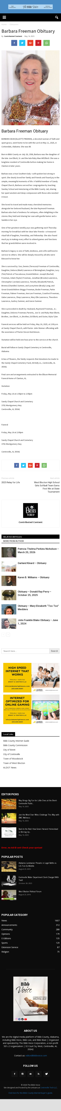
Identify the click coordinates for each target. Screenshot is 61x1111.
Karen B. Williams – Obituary (33, 577)
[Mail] (30, 1074)
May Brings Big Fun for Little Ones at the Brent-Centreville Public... (38, 801)
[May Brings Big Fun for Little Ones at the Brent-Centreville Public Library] (8, 804)
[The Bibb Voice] (30, 6)
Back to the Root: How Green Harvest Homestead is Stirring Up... (38, 830)
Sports (4, 942)
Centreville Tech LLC (48, 1087)
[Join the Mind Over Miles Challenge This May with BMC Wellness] (8, 818)
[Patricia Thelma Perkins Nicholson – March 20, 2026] (8, 552)
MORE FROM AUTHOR (13, 541)
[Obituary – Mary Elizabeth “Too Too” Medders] (8, 609)
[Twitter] (46, 1074)
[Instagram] (22, 1074)
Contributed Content (13, 36)
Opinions (5, 933)
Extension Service (9, 947)
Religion (5, 951)
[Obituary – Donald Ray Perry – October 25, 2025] (8, 595)
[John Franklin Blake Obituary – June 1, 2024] (8, 623)
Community (7, 929)
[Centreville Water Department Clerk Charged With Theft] (8, 881)
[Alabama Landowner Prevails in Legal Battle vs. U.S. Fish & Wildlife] (8, 866)
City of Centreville (11, 754)
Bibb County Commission (15, 745)
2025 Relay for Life (10, 482)
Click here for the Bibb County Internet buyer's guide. (30, 1093)
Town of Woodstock (13, 758)
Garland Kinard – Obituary (32, 563)
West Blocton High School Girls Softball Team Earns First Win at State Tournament (47, 487)
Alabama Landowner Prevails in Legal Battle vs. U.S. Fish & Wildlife (38, 864)
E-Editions (6, 938)
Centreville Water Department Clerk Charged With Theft (39, 878)
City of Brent (9, 749)
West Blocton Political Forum (30, 891)
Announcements (9, 925)
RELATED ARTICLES (12, 537)
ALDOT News (9, 767)
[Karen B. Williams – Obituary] (8, 581)
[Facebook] (14, 1074)
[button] (57, 17)
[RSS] (38, 1074)
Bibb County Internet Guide (16, 740)
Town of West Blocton (14, 763)
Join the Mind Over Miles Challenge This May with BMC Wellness (39, 816)
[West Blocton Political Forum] (8, 895)
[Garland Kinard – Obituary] (8, 566)
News (4, 920)
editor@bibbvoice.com (36, 1055)
